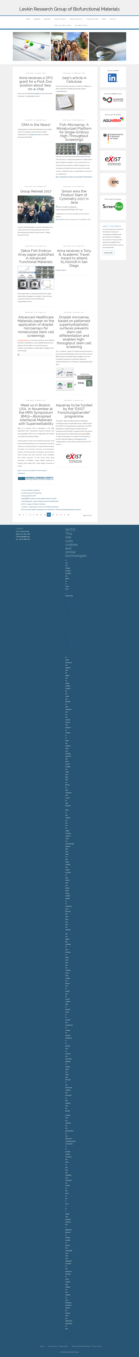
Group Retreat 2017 (35, 191)
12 (45, 515)
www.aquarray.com (61, 219)
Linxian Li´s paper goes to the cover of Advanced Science (40, 507)
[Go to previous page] (23, 515)
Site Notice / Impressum (58, 1346)
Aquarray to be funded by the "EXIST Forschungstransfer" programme (74, 410)
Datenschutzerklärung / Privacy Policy (87, 1346)
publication (33, 134)
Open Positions (92, 19)
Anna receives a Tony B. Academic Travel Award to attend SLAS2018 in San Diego (74, 258)
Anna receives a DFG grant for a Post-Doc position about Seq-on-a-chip (36, 83)
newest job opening (33, 93)
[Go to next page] (64, 515)
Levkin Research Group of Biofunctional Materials (69, 9)
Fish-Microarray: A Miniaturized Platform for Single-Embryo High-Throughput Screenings (74, 132)
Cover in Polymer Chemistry (31, 490)
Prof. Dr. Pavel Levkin (63, 25)
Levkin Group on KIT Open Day (32, 493)
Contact (112, 19)
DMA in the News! (35, 125)
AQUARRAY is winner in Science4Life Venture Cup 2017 (39, 498)
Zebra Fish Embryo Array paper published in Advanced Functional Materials (36, 256)
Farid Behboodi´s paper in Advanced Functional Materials (40, 501)
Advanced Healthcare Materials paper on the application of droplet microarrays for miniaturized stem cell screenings (36, 326)
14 (53, 515)
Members (37, 19)
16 (60, 515)
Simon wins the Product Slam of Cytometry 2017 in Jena (74, 196)
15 (56, 515)
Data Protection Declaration (69, 1333)
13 (49, 515)
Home (28, 19)
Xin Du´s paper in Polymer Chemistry (33, 504)
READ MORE (108, 253)
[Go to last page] (68, 515)
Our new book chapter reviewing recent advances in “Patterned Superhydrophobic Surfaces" (51, 509)
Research (47, 19)
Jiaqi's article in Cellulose (74, 80)
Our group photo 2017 (29, 496)
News (104, 19)
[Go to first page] (20, 515)
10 (37, 515)
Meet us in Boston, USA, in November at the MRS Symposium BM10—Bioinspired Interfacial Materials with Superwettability (35, 414)
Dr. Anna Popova (81, 25)
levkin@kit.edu (25, 537)
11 (41, 515)
